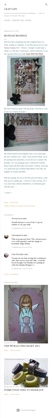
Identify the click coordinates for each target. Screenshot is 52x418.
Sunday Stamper (29, 206)
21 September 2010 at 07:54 (22, 247)
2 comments (14, 394)
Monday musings (15, 206)
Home (7, 20)
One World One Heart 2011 (22, 345)
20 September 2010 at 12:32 (22, 228)
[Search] (46, 4)
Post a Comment (11, 274)
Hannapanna (17, 235)
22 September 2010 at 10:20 (22, 268)
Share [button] (6, 202)
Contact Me (17, 20)
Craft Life (10, 9)
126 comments (15, 350)
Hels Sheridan (18, 254)
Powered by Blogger (28, 410)
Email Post (14, 202)
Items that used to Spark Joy (23, 390)
